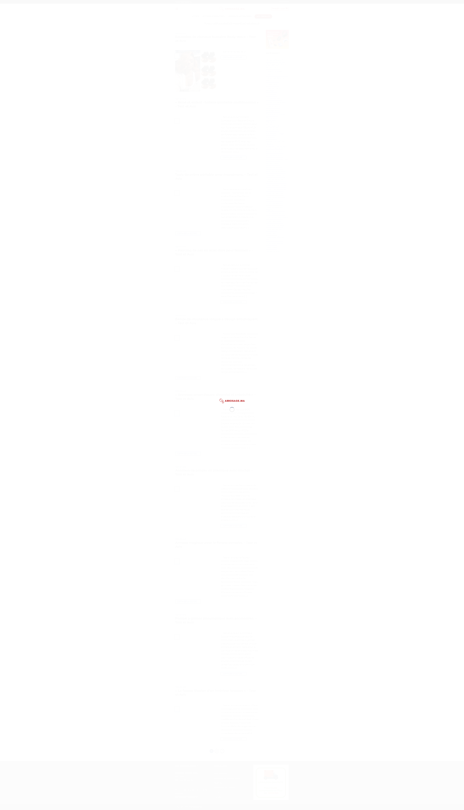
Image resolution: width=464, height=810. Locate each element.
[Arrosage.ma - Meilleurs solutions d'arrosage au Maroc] (232, 401)
